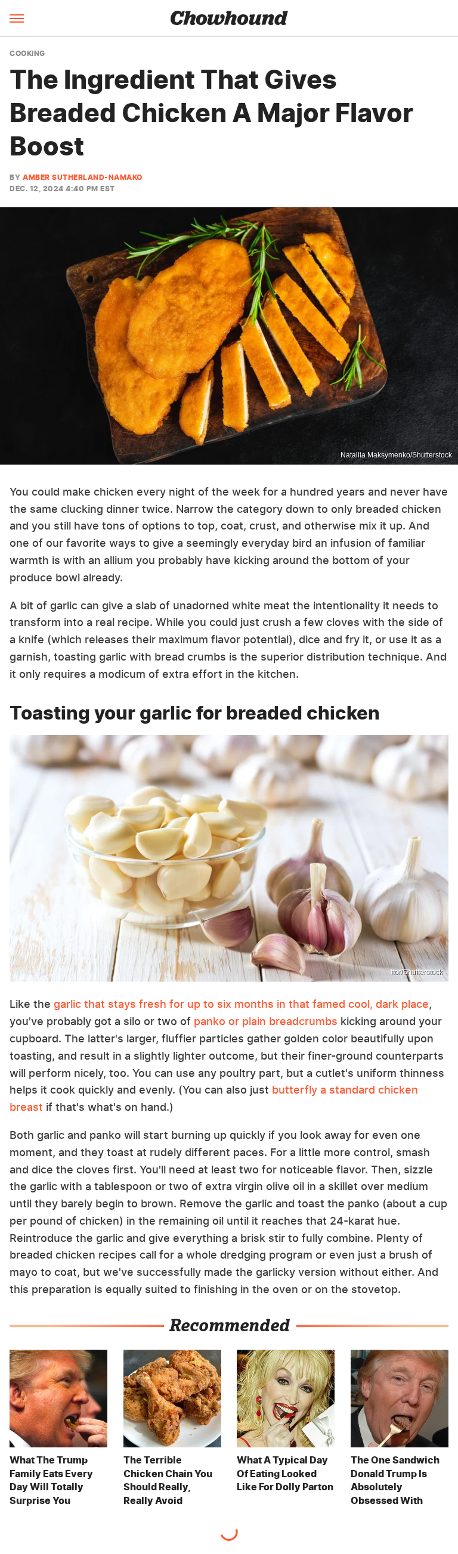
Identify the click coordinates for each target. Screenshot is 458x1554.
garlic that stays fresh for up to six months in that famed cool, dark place (241, 1004)
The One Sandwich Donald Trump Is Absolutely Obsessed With (395, 1480)
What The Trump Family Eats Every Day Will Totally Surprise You (51, 1480)
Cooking (27, 53)
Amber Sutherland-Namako (83, 177)
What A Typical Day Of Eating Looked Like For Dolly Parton (285, 1473)
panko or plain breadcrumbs (266, 1021)
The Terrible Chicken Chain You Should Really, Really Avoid (167, 1480)
